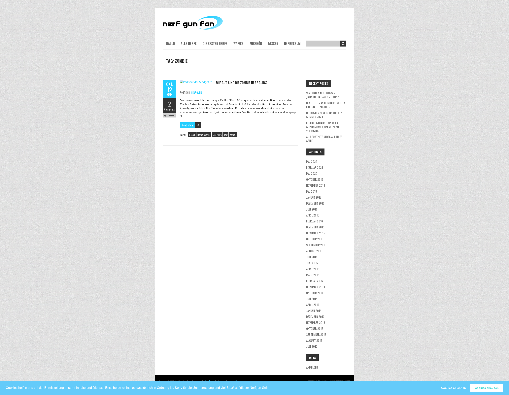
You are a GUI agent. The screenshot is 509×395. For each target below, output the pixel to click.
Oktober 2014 (314, 292)
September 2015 (316, 245)
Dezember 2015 (315, 227)
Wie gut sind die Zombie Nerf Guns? (241, 82)
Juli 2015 (312, 257)
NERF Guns (196, 92)
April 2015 (312, 269)
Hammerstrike (203, 134)
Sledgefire (217, 134)
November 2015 (315, 233)
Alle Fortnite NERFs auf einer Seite (324, 138)
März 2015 (312, 275)
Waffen (238, 43)
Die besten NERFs (215, 43)
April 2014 (312, 304)
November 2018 (315, 185)
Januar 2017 (313, 197)
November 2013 (315, 322)
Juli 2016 (312, 209)
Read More (187, 125)
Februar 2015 (314, 281)
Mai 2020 (311, 173)
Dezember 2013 (315, 316)
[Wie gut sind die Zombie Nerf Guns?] (196, 82)
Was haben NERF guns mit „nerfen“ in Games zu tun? (322, 95)
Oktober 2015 (314, 239)
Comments (169, 109)
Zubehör (256, 43)
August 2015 (314, 251)
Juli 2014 (312, 298)
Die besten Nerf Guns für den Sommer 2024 (324, 115)
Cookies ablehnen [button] (453, 387)
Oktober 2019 (314, 179)
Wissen (273, 43)
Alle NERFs (189, 43)
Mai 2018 (311, 191)
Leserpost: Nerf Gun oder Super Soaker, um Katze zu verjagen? (322, 126)
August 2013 (314, 340)
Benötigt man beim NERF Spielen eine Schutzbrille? (326, 105)
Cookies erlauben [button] (487, 387)
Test (225, 134)
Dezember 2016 (315, 203)
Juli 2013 (312, 346)
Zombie (233, 134)
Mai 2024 (311, 161)
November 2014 (315, 286)
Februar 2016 (314, 221)
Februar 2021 (314, 167)
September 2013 (316, 334)
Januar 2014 (314, 310)
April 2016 (312, 215)
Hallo (170, 43)
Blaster (192, 134)
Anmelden (312, 367)
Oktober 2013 (314, 328)
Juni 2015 (312, 263)
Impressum (292, 43)
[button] (271, 386)
